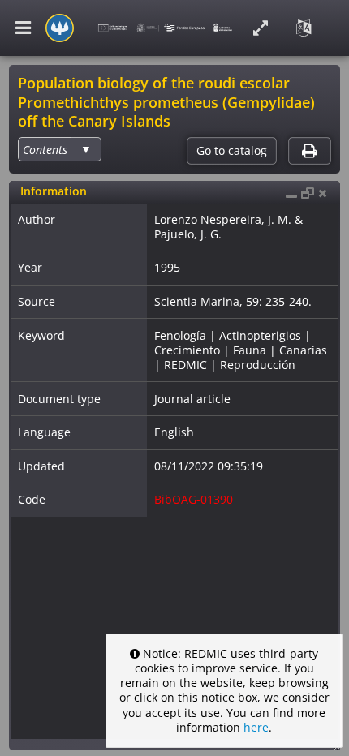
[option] (45, 149)
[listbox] (59, 149)
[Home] (59, 28)
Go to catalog (231, 151)
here (256, 727)
